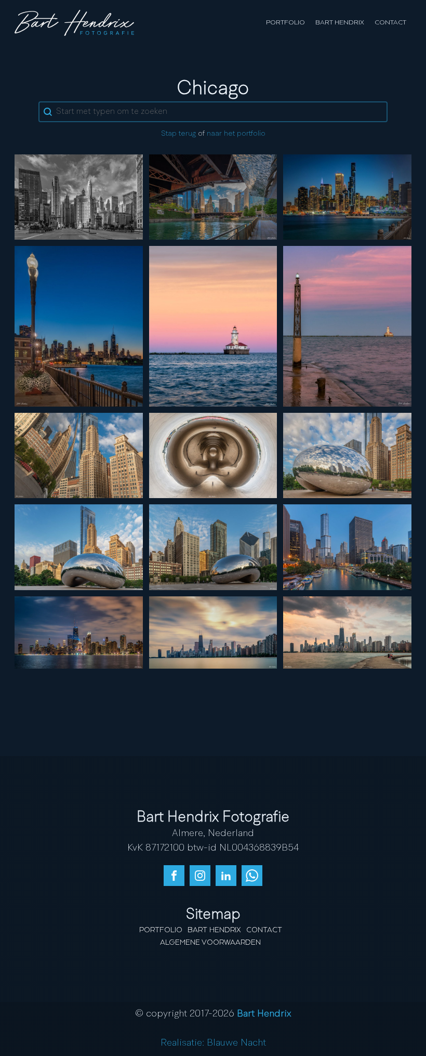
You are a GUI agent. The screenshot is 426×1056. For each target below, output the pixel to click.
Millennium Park (79, 455)
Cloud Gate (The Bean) (213, 547)
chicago (347, 196)
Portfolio (285, 23)
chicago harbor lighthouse (213, 326)
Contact (390, 23)
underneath (213, 455)
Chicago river (213, 196)
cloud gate (78, 547)
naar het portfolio (236, 133)
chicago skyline (213, 632)
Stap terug (178, 133)
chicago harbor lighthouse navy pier (347, 326)
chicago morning (78, 196)
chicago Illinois (347, 632)
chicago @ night (78, 632)
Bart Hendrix (339, 23)
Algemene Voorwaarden (210, 942)
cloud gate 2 (347, 455)
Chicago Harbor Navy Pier (78, 326)
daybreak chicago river (347, 547)
